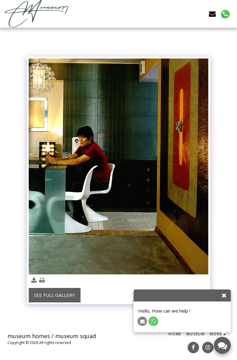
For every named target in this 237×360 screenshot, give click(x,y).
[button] (212, 13)
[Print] (42, 280)
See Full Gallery (54, 295)
